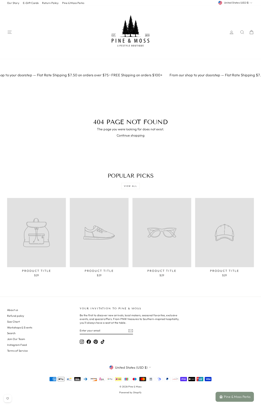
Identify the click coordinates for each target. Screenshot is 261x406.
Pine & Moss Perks (73, 3)
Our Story (13, 3)
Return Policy (50, 3)
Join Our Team (16, 339)
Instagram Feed (17, 345)
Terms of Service (17, 350)
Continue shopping (131, 135)
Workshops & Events (19, 327)
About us (12, 310)
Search (11, 333)
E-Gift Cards (31, 3)
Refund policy (15, 315)
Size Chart (13, 321)
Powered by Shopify (130, 392)
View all (130, 186)
